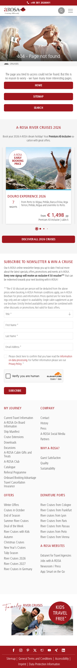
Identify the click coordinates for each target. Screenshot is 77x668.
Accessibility (62, 659)
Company (47, 408)
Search (38, 107)
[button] (37, 229)
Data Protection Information (44, 664)
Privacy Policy (15, 364)
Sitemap (38, 96)
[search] (61, 10)
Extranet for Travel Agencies (55, 555)
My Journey (13, 408)
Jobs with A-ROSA (50, 561)
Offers (9, 495)
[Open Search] (61, 10)
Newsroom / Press (50, 566)
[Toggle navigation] (70, 11)
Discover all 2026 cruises (38, 239)
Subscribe (15, 390)
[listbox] (38, 314)
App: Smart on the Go (52, 571)
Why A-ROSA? (50, 448)
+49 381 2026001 (40, 2)
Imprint (22, 664)
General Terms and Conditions (35, 659)
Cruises (14, 63)
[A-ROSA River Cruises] (15, 10)
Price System (40, 217)
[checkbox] (5, 356)
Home (38, 85)
